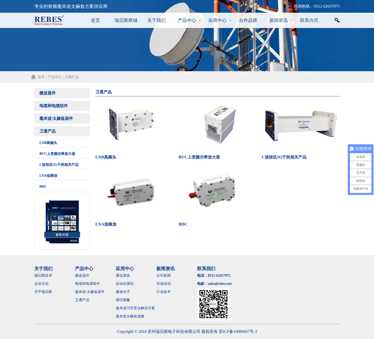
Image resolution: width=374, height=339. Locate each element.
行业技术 (163, 292)
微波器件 (47, 93)
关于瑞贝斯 (43, 292)
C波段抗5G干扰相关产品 (59, 165)
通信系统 (123, 275)
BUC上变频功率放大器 (57, 154)
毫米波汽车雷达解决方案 (135, 308)
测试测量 (123, 300)
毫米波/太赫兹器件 (56, 118)
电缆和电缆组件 (53, 106)
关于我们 (156, 20)
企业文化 (41, 284)
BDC (43, 186)
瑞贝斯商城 (125, 20)
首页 (95, 20)
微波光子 (123, 292)
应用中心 (217, 20)
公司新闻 (163, 275)
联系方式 (309, 20)
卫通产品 (47, 131)
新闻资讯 (278, 20)
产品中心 (187, 20)
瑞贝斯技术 (43, 275)
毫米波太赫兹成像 (133, 316)
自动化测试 (125, 284)
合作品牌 (248, 20)
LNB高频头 (48, 143)
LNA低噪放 (48, 176)
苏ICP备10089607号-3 (238, 331)
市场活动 (163, 284)
